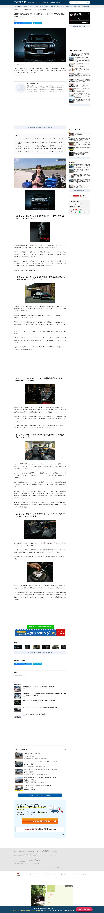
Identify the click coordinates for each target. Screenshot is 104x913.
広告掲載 (28, 855)
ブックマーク (38, 23)
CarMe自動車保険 (24, 854)
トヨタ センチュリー (19, 675)
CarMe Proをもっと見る (79, 104)
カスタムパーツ (44, 6)
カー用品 (26, 6)
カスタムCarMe (33, 854)
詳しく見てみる (84, 909)
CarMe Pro (52, 6)
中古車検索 (69, 6)
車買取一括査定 (23, 863)
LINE (82, 212)
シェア (19, 23)
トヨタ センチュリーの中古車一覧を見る (40, 795)
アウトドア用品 (34, 6)
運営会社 (16, 855)
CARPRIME (16, 854)
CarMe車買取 (85, 6)
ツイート (29, 23)
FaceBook (78, 203)
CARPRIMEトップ (17, 9)
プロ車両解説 (18, 6)
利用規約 (34, 855)
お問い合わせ (77, 6)
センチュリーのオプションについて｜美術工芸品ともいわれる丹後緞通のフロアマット (40, 146)
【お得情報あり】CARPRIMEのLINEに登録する (40, 626)
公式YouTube (60, 6)
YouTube (80, 209)
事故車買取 (36, 863)
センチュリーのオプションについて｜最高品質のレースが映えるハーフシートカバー (39, 148)
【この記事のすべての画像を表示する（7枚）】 (40, 127)
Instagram (75, 212)
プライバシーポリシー (42, 855)
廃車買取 (30, 863)
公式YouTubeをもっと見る (79, 26)
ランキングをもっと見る (79, 157)
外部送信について (53, 855)
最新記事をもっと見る (79, 190)
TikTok (86, 212)
